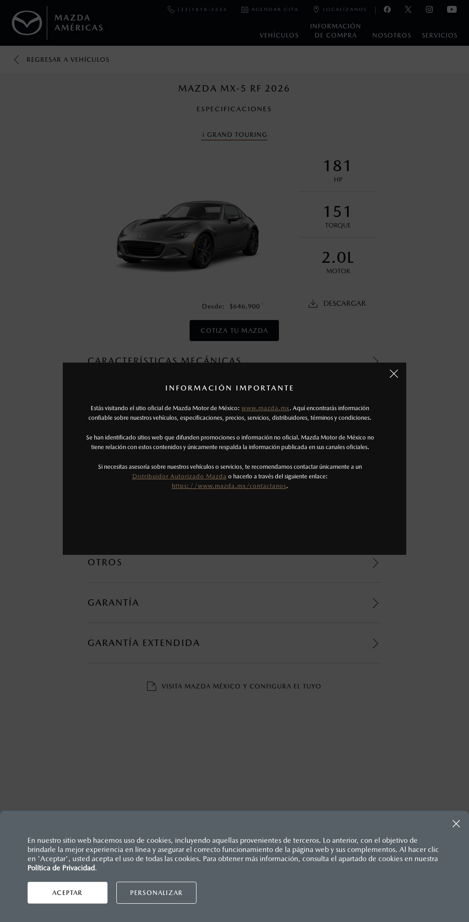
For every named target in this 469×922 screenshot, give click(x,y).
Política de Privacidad (61, 867)
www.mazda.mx (265, 408)
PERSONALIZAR (156, 892)
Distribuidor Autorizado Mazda (179, 476)
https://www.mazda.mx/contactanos (229, 486)
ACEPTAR (67, 892)
